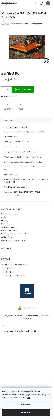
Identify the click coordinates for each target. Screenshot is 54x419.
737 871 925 (9, 268)
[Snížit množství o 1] (10, 91)
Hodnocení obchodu (9, 214)
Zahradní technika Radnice (15, 276)
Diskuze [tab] (13, 120)
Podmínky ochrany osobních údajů (14, 234)
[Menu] (48, 3)
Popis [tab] (6, 120)
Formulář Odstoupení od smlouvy (14, 240)
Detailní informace (8, 96)
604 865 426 (9, 272)
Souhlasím (26, 412)
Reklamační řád (7, 237)
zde (28, 397)
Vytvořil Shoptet (29, 308)
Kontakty (4, 220)
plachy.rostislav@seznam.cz (16, 264)
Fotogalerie (5, 224)
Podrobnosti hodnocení (33, 24)
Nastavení (26, 404)
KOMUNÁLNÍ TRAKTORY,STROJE (27, 192)
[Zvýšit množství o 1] (10, 88)
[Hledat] (34, 3)
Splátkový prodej (8, 227)
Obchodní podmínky (9, 230)
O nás (3, 217)
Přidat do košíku (24, 89)
